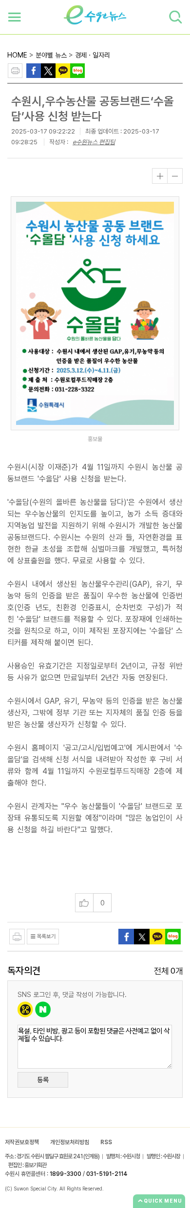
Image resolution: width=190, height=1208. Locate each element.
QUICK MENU (163, 1201)
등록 (43, 1080)
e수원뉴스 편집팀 (94, 142)
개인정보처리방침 (69, 1142)
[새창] (48, 70)
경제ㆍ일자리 (92, 55)
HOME (17, 55)
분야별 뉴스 (51, 55)
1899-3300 (65, 1173)
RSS (106, 1142)
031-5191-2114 (107, 1173)
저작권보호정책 (22, 1142)
